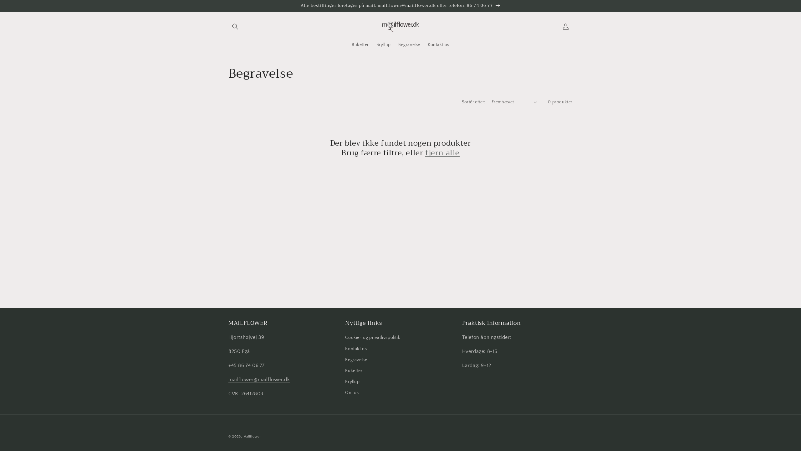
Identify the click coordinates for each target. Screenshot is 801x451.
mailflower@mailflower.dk (259, 379)
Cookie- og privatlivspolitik (372, 337)
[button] (235, 27)
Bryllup (352, 381)
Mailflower (252, 436)
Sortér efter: (473, 102)
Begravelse (356, 359)
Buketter (353, 370)
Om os (352, 392)
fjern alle (442, 153)
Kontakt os (356, 348)
